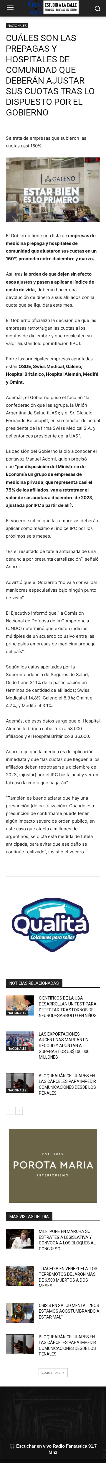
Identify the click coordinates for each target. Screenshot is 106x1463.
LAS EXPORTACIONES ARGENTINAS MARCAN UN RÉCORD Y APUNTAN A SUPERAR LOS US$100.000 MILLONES (64, 1046)
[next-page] (19, 1111)
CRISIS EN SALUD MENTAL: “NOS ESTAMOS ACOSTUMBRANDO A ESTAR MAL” (69, 1311)
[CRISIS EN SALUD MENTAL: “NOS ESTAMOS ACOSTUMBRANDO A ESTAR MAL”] (20, 1313)
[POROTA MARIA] (53, 1166)
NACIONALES (17, 26)
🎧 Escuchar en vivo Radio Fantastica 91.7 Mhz (53, 1449)
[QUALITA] (53, 922)
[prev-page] (9, 1111)
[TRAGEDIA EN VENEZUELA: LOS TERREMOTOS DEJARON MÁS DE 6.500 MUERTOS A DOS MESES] (20, 1276)
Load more (51, 1372)
